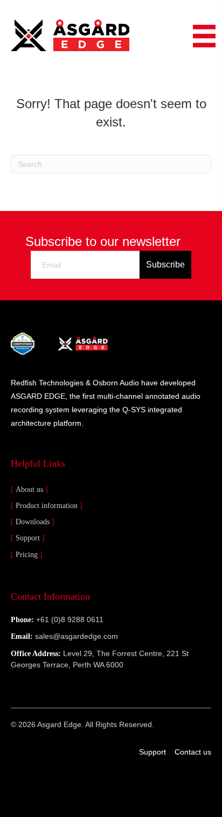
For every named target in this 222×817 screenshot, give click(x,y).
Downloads (33, 522)
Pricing (27, 555)
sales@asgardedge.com (76, 636)
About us (29, 489)
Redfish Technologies (47, 382)
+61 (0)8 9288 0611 (69, 619)
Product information (47, 506)
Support (28, 538)
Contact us (193, 752)
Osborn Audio (116, 382)
